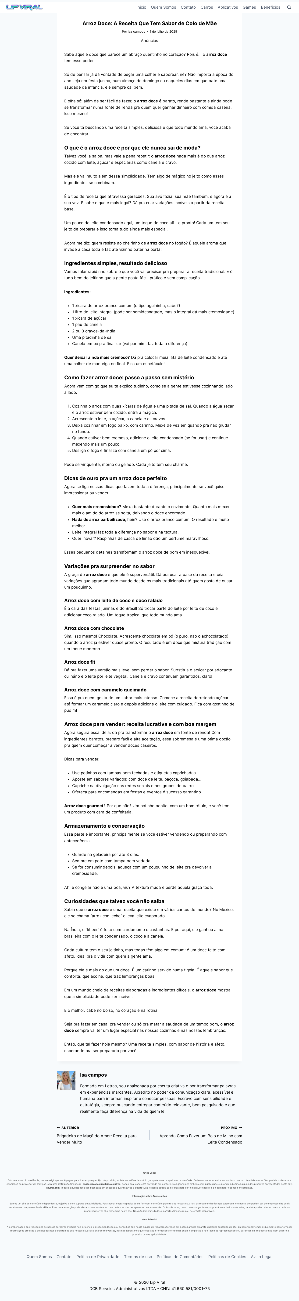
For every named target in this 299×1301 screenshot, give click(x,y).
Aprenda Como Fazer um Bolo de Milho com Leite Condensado (201, 1135)
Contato (188, 7)
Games (249, 7)
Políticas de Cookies (227, 1256)
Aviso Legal (261, 1256)
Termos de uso (138, 1256)
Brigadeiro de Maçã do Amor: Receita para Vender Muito (97, 1135)
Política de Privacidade (97, 1256)
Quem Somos (163, 7)
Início (141, 7)
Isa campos (136, 31)
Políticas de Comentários (180, 1256)
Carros (207, 7)
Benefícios (270, 7)
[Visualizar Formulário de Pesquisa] (289, 7)
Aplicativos (228, 7)
